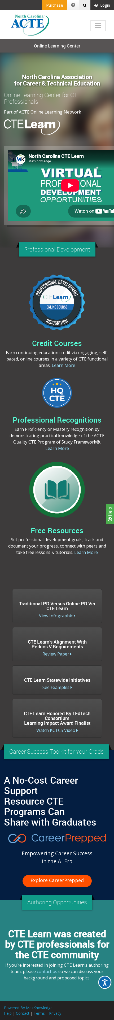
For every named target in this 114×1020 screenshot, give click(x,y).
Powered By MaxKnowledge (28, 1007)
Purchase (54, 5)
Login (105, 5)
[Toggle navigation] (98, 25)
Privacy (55, 1013)
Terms (39, 1013)
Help (110, 512)
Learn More (63, 365)
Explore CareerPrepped (57, 880)
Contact (22, 1013)
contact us (47, 971)
